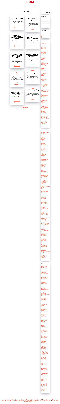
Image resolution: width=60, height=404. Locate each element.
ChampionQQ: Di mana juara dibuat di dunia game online (32, 38)
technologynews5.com (44, 366)
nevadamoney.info (43, 101)
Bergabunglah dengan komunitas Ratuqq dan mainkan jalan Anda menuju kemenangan (32, 20)
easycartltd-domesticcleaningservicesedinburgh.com (47, 392)
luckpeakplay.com (43, 248)
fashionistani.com (43, 340)
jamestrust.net (43, 75)
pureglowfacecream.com (44, 84)
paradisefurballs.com (44, 165)
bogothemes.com (43, 291)
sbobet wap (47, 399)
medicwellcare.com (44, 211)
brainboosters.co (43, 274)
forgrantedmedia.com (44, 54)
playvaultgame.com (44, 255)
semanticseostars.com (44, 172)
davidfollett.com (43, 281)
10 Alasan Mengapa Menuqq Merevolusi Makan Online (45, 26)
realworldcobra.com (44, 196)
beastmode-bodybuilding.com (43, 140)
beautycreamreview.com (44, 331)
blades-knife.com (43, 193)
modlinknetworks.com (44, 246)
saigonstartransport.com (44, 95)
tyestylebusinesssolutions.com (45, 231)
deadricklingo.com (43, 200)
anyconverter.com (43, 78)
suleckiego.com (43, 126)
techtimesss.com (43, 57)
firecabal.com (43, 342)
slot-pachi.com (43, 163)
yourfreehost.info (43, 293)
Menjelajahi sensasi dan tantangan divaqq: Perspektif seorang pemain (33, 90)
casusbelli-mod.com (44, 297)
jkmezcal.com (43, 229)
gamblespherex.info (44, 202)
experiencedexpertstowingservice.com (46, 217)
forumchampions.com (44, 49)
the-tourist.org (43, 67)
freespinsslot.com (43, 164)
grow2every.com (43, 345)
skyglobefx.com (43, 201)
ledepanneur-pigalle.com (44, 103)
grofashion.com (43, 250)
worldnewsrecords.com (44, 214)
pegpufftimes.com (43, 47)
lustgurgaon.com (43, 154)
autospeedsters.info (44, 198)
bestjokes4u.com (43, 153)
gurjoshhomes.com (44, 295)
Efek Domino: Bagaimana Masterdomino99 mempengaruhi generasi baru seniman (17, 37)
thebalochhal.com (43, 270)
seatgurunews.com (44, 304)
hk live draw (42, 33)
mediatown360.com (44, 115)
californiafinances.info (44, 99)
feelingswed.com (43, 341)
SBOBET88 (35, 6)
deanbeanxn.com (43, 144)
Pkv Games (22, 6)
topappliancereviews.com (44, 120)
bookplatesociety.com (44, 298)
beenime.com (43, 225)
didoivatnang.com (43, 334)
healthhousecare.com (44, 346)
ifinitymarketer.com (44, 244)
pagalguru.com (43, 361)
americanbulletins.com (44, 327)
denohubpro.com (43, 192)
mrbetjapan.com (43, 86)
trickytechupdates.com (44, 121)
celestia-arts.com (43, 48)
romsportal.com (43, 257)
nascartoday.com (43, 359)
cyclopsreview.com (44, 333)
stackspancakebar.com (44, 106)
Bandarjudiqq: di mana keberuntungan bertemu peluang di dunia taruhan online (17, 56)
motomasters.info (43, 206)
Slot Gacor (26, 6)
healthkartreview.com (44, 347)
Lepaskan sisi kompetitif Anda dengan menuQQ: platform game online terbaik (32, 73)
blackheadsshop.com (44, 218)
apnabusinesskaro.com (44, 125)
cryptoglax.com (43, 290)
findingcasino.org (43, 195)
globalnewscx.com (43, 188)
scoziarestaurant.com (44, 376)
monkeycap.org (43, 65)
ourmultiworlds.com (44, 45)
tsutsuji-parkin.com (44, 316)
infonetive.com (43, 97)
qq (22, 400)
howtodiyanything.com (44, 351)
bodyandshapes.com (44, 386)
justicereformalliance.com (44, 289)
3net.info (42, 305)
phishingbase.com (43, 252)
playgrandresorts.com (44, 256)
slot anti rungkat (10, 398)
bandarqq (16, 400)
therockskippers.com (44, 110)
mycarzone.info (43, 207)
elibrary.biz (42, 310)
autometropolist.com (44, 330)
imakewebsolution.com (44, 147)
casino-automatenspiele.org (45, 72)
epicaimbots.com (43, 338)
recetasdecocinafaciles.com (45, 319)
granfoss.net (43, 111)
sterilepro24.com (43, 215)
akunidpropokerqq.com (44, 307)
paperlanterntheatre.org (44, 322)
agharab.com (43, 317)
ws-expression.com (44, 364)
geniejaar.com (43, 155)
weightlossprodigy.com (44, 159)
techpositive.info (43, 183)
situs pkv (42, 35)
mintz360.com (43, 157)
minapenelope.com (44, 288)
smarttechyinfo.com (44, 160)
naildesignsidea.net (44, 320)
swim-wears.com (43, 53)
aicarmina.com (43, 276)
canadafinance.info (44, 100)
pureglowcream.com (44, 89)
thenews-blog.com (44, 368)
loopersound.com (43, 287)
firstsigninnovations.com (44, 51)
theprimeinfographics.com (45, 223)
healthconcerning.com (44, 168)
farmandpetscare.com (44, 180)
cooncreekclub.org (43, 46)
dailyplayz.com (43, 241)
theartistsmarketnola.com (44, 104)
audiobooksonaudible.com (45, 383)
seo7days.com (43, 88)
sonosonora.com (43, 300)
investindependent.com (44, 353)
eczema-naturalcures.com (45, 311)
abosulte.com (43, 381)
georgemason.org (43, 133)
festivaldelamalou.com (44, 50)
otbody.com (43, 74)
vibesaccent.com (43, 272)
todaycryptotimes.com (44, 369)
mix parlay (40, 399)
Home (19, 6)
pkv (41, 36)
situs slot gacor (6, 398)
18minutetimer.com (43, 171)
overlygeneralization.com (44, 175)
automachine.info (43, 197)
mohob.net (42, 158)
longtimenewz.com (43, 247)
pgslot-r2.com (43, 363)
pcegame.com (43, 362)
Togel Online (40, 6)
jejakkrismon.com (43, 80)
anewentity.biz (43, 87)
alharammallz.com (43, 326)
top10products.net (43, 137)
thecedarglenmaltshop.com (45, 132)
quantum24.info (43, 209)
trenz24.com (43, 76)
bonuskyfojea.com (43, 236)
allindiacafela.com (43, 112)
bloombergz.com (43, 70)
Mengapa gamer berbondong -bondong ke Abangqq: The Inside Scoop (17, 93)
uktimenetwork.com (44, 266)
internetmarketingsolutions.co (45, 186)
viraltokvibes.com (43, 62)
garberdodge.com (43, 52)
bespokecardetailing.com (44, 308)
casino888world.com (44, 227)
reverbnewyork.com (44, 283)
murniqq (5, 400)
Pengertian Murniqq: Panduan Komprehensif (45, 24)
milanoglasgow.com (44, 108)
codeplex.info (43, 306)
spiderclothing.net (43, 302)
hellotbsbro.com (43, 179)
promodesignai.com (44, 378)
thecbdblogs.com (43, 124)
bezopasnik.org (43, 93)
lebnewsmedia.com (44, 299)
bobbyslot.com (43, 156)
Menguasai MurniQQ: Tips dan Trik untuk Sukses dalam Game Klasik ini (32, 55)
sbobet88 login (52, 399)
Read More (16, 27)
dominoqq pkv (12, 400)
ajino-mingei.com (43, 292)
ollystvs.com (43, 187)
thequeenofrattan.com (44, 191)
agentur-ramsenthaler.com (45, 203)
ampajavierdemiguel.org (44, 273)
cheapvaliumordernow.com (45, 224)
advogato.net (43, 68)
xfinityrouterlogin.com (44, 119)
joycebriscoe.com (43, 275)
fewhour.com (43, 170)
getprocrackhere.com (44, 242)
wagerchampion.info (44, 199)
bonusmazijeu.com (43, 235)
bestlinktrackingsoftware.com (45, 233)
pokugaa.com (43, 254)
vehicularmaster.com (44, 271)
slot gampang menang (55, 400)
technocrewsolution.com (44, 61)
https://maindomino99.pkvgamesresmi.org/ (30, 401)
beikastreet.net (43, 44)
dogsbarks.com (43, 335)
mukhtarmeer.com (43, 358)
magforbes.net (43, 64)
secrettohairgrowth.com (44, 91)
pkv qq (19, 399)
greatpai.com (43, 321)
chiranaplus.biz (43, 105)
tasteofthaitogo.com (44, 92)
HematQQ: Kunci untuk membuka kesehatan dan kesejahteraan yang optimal (17, 75)
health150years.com (44, 60)
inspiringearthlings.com (44, 352)
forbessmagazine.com (44, 343)
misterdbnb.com (43, 228)
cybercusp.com (43, 388)
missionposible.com (44, 117)
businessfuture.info (44, 141)
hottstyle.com (43, 350)
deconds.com (43, 390)
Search (42, 11)
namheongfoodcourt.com (44, 107)
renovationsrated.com (44, 375)
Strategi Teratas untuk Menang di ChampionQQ (44, 20)
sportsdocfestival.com (44, 258)
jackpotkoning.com (44, 245)
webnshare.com (43, 174)
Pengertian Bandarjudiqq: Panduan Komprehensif (44, 22)
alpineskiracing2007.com (44, 113)
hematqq (8, 400)
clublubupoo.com (43, 234)
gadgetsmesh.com (44, 177)
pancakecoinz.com (43, 149)
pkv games (42, 37)
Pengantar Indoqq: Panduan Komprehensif (45, 18)
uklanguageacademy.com (45, 135)
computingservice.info (44, 181)
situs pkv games (21, 398)
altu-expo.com (43, 313)
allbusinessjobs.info (44, 136)
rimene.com (43, 102)
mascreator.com (43, 356)
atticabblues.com (43, 329)
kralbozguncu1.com (44, 354)
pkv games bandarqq (12, 399)
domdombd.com (43, 240)
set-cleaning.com (43, 377)
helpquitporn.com (43, 348)
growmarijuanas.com (44, 173)
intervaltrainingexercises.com (45, 230)
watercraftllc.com (43, 323)
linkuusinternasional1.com (44, 301)
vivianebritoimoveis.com (44, 63)
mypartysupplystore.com (44, 277)
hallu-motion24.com (44, 109)
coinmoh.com (43, 332)
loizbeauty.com (43, 77)
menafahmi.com (43, 357)
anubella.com (43, 382)
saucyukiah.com (43, 43)
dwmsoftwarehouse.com (44, 336)
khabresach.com (43, 123)
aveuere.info (43, 166)
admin (17, 25)
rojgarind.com (43, 169)
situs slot (2, 398)
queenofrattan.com (44, 190)
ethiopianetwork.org (44, 176)
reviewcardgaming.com (44, 216)
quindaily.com (43, 380)
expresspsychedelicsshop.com (45, 339)
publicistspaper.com (44, 379)
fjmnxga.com (43, 94)
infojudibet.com (43, 142)
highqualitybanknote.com (44, 349)
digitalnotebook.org (44, 161)
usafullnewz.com (43, 265)
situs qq (2, 399)
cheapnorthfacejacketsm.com (45, 294)
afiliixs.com (42, 325)
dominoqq (42, 34)
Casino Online (31, 6)
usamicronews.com (44, 249)
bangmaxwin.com (43, 96)
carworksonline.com (44, 56)
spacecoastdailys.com (44, 373)
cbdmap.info (43, 143)
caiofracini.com (43, 182)
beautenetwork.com (44, 384)
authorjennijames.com (44, 314)
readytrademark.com (44, 374)
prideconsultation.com (44, 151)
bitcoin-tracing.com (44, 385)
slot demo (37, 399)
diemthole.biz (43, 81)
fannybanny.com (43, 243)
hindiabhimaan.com (44, 122)
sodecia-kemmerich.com (44, 226)
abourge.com (43, 324)
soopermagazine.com (44, 372)
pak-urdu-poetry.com (44, 184)
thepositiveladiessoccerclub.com (45, 318)
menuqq (3, 400)
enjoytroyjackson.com (44, 337)
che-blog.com (43, 148)
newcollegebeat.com (44, 282)
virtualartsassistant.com (44, 222)
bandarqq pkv (46, 400)
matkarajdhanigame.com (44, 145)
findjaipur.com (43, 279)
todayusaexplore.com (44, 268)
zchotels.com (43, 365)
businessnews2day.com (44, 213)
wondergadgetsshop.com (44, 303)
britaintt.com (43, 389)
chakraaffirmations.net (44, 152)
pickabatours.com (43, 138)
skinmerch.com (43, 284)
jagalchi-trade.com (44, 286)
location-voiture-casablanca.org (43, 220)
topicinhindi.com (43, 134)
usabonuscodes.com (44, 370)
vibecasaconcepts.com (44, 208)
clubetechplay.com (44, 239)
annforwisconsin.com (44, 278)
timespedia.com (43, 79)
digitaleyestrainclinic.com (44, 116)
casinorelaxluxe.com (44, 238)
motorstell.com (43, 59)
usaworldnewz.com (44, 267)
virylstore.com (43, 58)
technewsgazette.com (44, 83)
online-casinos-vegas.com (45, 118)
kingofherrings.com (44, 85)
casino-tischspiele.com (44, 73)
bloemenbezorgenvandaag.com (45, 90)
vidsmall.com (43, 212)
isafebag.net (43, 69)
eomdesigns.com (43, 204)
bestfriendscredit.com (44, 309)
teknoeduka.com (43, 367)
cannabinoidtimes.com (44, 167)
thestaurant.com (43, 232)
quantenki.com (43, 210)
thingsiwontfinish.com (44, 259)
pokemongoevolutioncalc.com (45, 251)
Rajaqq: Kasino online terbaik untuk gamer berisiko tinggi (17, 19)
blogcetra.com (43, 185)
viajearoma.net (43, 315)
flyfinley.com (43, 150)
